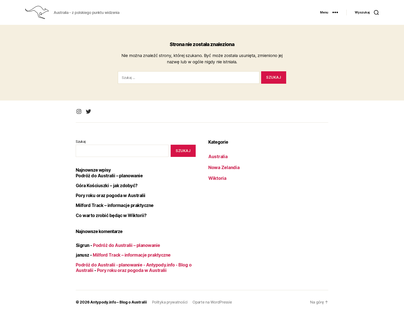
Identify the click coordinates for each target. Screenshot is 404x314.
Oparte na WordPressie (212, 302)
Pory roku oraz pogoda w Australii (110, 195)
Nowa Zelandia (224, 167)
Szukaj (80, 141)
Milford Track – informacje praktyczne (115, 205)
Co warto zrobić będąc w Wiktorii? (111, 215)
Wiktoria (217, 178)
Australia (218, 156)
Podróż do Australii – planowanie (109, 175)
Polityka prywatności (170, 302)
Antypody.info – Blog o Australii (118, 302)
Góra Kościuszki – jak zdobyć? (107, 185)
